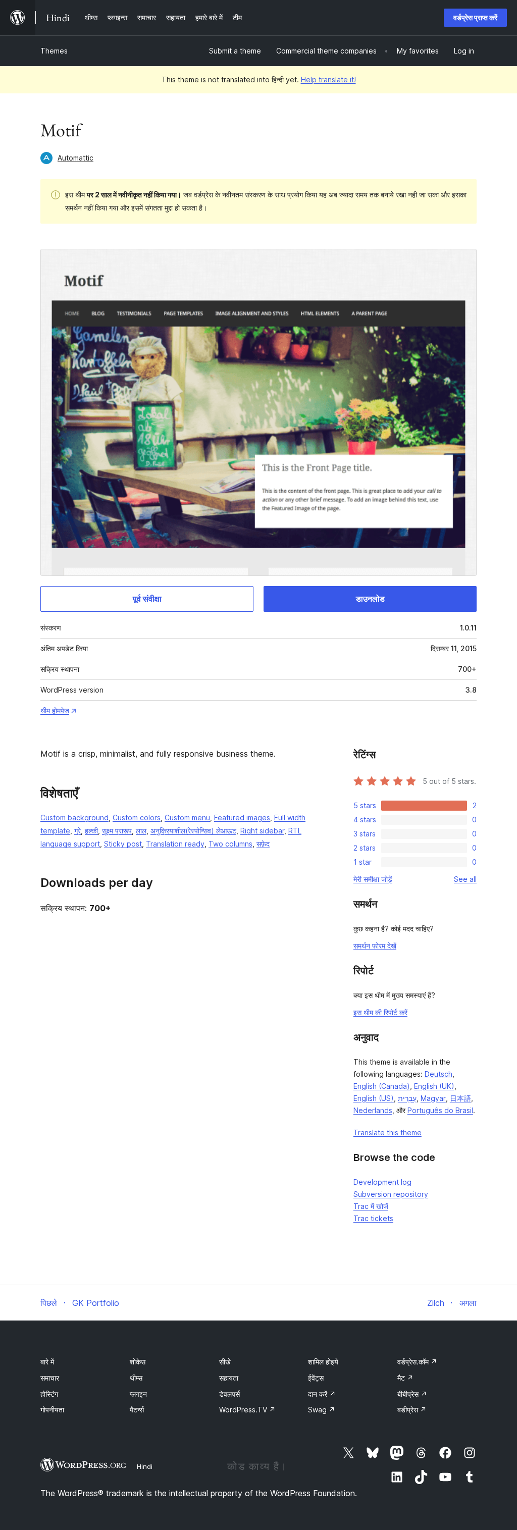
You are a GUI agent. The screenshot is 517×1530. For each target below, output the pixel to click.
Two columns (230, 843)
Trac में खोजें (370, 1206)
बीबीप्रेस (412, 1394)
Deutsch (438, 1074)
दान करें (322, 1394)
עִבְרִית (407, 1098)
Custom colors (137, 817)
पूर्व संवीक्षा (147, 599)
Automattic (75, 157)
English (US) (373, 1098)
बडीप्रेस (412, 1409)
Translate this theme (387, 1132)
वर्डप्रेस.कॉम (417, 1361)
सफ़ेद (263, 843)
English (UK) (434, 1086)
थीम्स (136, 1378)
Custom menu (187, 817)
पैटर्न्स (137, 1409)
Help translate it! (328, 79)
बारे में (47, 1361)
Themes (54, 50)
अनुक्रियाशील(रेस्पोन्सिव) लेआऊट (193, 830)
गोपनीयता (52, 1409)
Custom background (74, 817)
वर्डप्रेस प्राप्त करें (475, 17)
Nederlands (372, 1110)
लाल (141, 830)
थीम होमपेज (54, 710)
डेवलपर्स (229, 1394)
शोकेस (137, 1361)
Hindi (144, 1466)
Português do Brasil (440, 1110)
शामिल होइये (323, 1361)
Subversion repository (390, 1194)
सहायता (228, 1378)
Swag (321, 1409)
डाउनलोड (370, 599)
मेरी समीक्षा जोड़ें (372, 879)
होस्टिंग (49, 1394)
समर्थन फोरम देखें (374, 945)
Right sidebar (262, 830)
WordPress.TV (247, 1409)
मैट (405, 1378)
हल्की (91, 830)
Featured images (242, 817)
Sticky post (123, 843)
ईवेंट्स (316, 1378)
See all (465, 879)
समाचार (49, 1378)
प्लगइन (138, 1394)
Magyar (433, 1098)
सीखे (225, 1361)
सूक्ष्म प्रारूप (117, 830)
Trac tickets (373, 1218)
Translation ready (175, 843)
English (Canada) (381, 1086)
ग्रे (77, 830)
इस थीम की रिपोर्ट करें (380, 1012)
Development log (382, 1182)
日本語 (460, 1098)
